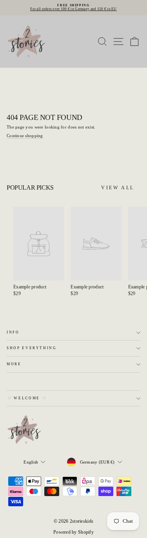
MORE (14, 364)
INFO (13, 332)
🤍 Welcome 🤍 (27, 398)
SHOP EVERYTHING (32, 348)
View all (117, 187)
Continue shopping (25, 135)
